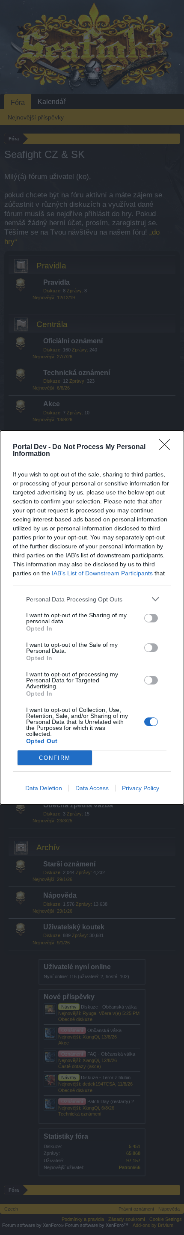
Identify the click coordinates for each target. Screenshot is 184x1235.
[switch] (151, 618)
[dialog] (92, 617)
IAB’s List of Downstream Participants (102, 573)
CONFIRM (55, 758)
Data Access (92, 788)
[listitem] (92, 599)
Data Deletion (43, 788)
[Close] (167, 447)
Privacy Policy (140, 788)
